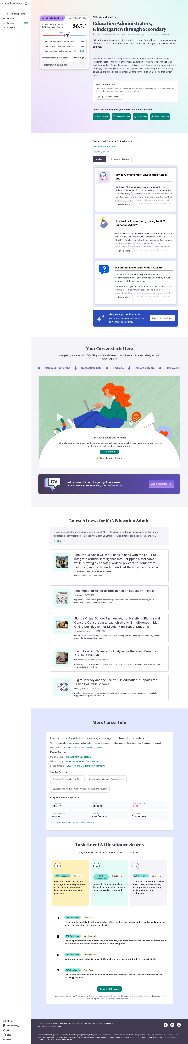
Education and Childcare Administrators (86, 766)
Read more (59, 541)
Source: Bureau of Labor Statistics (88, 748)
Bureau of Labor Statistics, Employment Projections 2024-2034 (74, 822)
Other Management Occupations (82, 761)
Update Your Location (111, 97)
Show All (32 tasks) (109, 989)
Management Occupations (79, 757)
